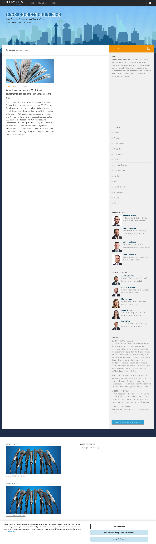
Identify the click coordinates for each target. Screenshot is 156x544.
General (116, 160)
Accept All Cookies (119, 539)
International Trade (120, 171)
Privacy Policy (10, 532)
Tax (115, 203)
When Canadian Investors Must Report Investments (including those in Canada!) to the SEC (28, 94)
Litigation (117, 176)
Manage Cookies (119, 526)
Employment (118, 154)
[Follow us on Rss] (148, 48)
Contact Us (42, 3)
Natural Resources (120, 187)
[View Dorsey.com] (14, 4)
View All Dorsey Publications (15, 516)
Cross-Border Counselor (33, 14)
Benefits (116, 133)
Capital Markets (119, 143)
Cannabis (117, 138)
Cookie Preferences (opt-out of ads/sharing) (128, 422)
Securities (10, 86)
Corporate (117, 149)
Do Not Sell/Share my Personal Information (119, 533)
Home (32, 3)
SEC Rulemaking (119, 192)
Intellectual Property (120, 165)
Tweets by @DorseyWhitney (89, 448)
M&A (115, 181)
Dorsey (53, 3)
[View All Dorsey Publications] (33, 513)
